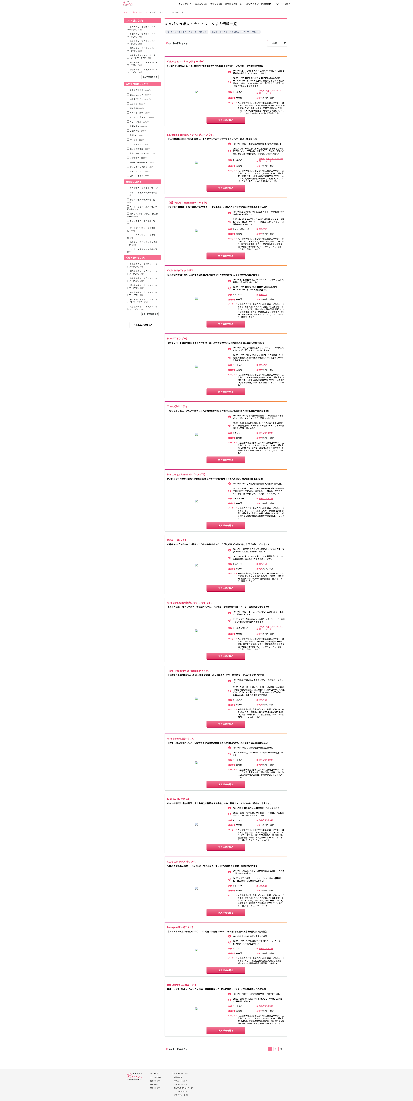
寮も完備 (137, 108)
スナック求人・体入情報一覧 (141, 222)
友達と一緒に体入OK (142, 153)
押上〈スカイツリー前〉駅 (274, 91)
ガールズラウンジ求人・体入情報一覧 (142, 208)
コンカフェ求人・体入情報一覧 (142, 250)
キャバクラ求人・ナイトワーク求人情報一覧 (166, 12)
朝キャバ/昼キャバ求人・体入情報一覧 (142, 215)
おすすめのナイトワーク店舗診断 (255, 4)
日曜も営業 (138, 130)
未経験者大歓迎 (140, 90)
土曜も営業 (138, 126)
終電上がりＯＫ (140, 99)
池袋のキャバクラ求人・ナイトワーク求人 (142, 42)
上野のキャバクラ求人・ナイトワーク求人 (142, 28)
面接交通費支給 (140, 148)
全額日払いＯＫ (140, 94)
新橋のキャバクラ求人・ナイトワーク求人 (142, 70)
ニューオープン (139, 144)
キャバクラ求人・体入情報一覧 (142, 193)
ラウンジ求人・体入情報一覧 (141, 200)
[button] (206, 32)
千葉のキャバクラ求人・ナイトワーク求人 (142, 35)
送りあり (137, 103)
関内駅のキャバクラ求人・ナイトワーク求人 (142, 272)
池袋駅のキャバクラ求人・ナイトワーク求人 (142, 279)
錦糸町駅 (262, 91)
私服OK (136, 135)
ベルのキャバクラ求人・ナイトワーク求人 (185, 32)
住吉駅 (270, 433)
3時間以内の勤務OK (142, 162)
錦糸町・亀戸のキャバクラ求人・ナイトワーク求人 (234, 32)
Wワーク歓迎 (139, 121)
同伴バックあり (140, 175)
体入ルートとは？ (282, 4)
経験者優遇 (138, 157)
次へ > (283, 1048)
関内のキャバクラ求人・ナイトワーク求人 (142, 49)
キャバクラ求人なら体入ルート (135, 12)
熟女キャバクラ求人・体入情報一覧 (142, 243)
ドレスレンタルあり (142, 117)
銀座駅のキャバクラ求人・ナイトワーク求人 (142, 286)
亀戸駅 (270, 498)
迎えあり (137, 139)
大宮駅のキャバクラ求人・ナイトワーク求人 (142, 307)
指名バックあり (140, 171)
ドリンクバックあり (141, 166)
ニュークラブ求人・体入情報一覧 (142, 236)
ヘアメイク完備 (140, 112)
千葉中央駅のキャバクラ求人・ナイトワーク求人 (142, 300)
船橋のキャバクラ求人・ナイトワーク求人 (142, 63)
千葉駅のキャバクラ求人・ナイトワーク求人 (142, 293)
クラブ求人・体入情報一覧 (144, 188)
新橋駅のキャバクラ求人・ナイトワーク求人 (142, 265)
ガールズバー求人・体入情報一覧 (142, 229)
